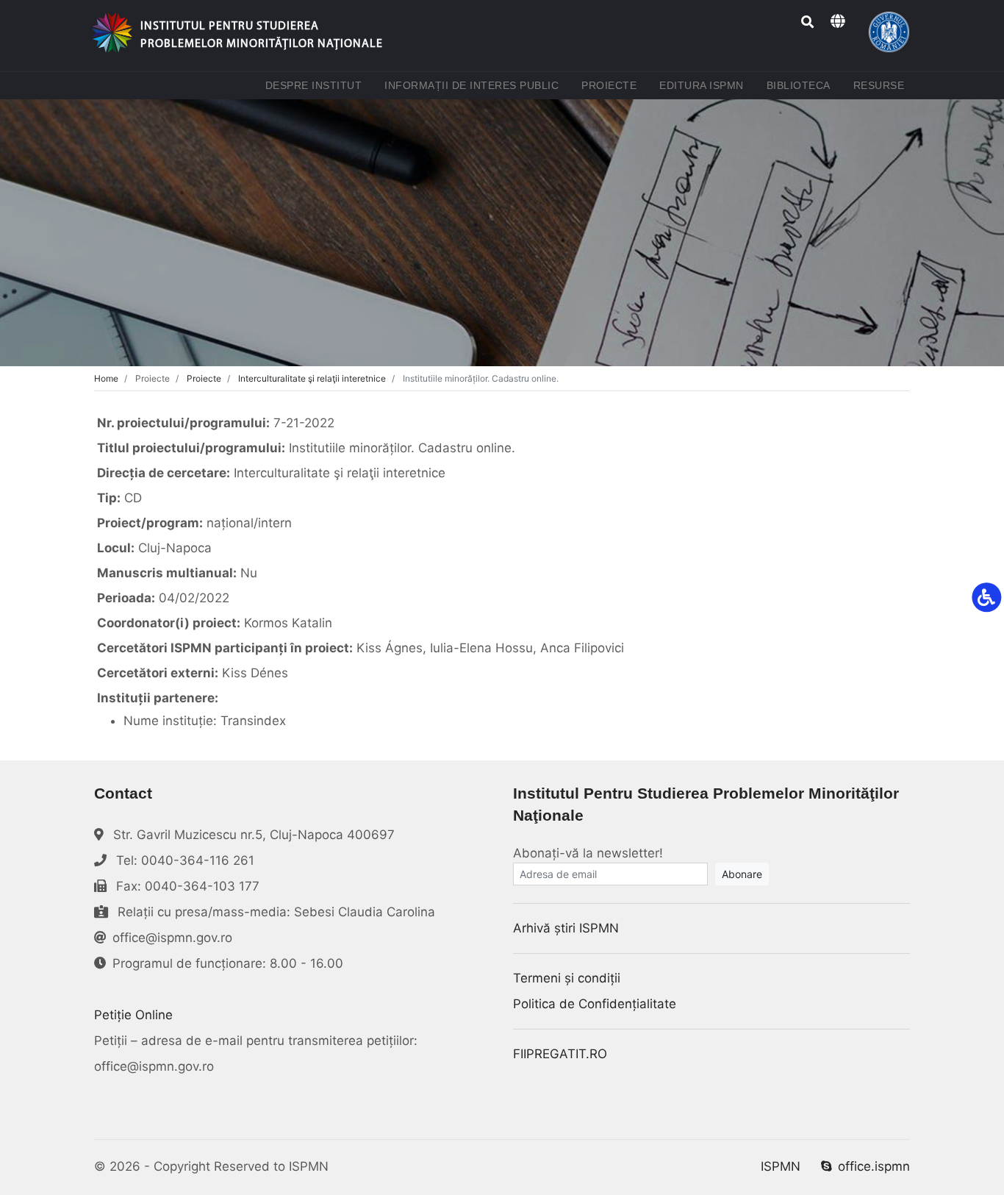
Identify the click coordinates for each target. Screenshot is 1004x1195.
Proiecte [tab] (204, 378)
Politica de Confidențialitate (594, 1003)
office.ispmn (874, 1166)
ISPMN (780, 1166)
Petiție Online (133, 1014)
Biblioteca (801, 85)
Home (106, 378)
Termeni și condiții (566, 978)
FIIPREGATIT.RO (560, 1053)
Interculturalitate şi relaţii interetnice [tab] (312, 378)
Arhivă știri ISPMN (566, 928)
